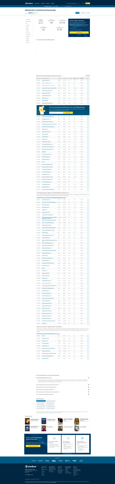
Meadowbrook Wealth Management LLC (48, 126)
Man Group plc (44, 323)
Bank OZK (43, 268)
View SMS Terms (79, 34)
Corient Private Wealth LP (46, 300)
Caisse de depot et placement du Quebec (48, 320)
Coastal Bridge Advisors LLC (46, 280)
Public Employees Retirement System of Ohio (49, 285)
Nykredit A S (44, 151)
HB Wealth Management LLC (46, 95)
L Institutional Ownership (50, 404)
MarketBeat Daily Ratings (52, 469)
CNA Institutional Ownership (50, 402)
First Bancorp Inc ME (45, 338)
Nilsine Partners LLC (45, 98)
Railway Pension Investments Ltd (47, 179)
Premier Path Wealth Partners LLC (47, 144)
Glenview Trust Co (45, 255)
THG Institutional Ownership (51, 406)
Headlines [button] (52, 3)
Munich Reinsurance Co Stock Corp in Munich (49, 124)
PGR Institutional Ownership (41, 406)
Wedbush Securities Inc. (46, 204)
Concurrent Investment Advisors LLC (48, 146)
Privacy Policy (75, 471)
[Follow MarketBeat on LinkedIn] (29, 474)
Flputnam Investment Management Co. (48, 189)
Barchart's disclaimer (53, 482)
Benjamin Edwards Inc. (46, 186)
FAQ (42, 475)
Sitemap (74, 475)
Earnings (66, 470)
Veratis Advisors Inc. (45, 358)
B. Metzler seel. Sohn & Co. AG (47, 154)
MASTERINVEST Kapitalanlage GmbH (48, 288)
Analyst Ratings (67, 468)
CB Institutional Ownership (40, 402)
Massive (46, 481)
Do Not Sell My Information (77, 470)
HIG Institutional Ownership (41, 404)
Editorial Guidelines (44, 469)
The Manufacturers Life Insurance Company (49, 353)
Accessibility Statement (76, 469)
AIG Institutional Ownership (50, 408)
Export (88, 75)
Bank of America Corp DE (46, 308)
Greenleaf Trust (44, 209)
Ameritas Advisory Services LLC (47, 90)
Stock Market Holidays (68, 472)
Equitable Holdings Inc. (46, 273)
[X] (25, 474)
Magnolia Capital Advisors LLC (47, 313)
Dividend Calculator (60, 470)
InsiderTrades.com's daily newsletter (76, 24)
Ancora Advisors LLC (45, 345)
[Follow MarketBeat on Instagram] (31, 474)
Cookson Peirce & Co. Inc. (46, 199)
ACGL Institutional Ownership (41, 400)
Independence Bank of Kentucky (47, 166)
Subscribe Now (79, 32)
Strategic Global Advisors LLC (47, 315)
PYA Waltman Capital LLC (46, 156)
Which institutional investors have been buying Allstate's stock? (46, 387)
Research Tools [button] (37, 3)
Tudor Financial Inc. (45, 134)
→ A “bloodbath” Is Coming (47, 6)
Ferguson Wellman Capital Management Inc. (49, 227)
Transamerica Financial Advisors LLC (48, 298)
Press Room (43, 471)
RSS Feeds (74, 472)
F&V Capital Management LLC (47, 181)
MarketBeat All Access (52, 468)
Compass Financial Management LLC (48, 116)
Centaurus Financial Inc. (46, 275)
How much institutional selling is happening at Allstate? (45, 394)
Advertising (75, 468)
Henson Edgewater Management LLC (48, 245)
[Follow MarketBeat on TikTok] (32, 474)
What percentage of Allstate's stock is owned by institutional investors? (47, 384)
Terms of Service (75, 474)
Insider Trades (67, 471)
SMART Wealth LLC (45, 129)
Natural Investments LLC (46, 159)
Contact (43, 474)
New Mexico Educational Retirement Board (49, 220)
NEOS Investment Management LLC (48, 149)
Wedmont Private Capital (46, 93)
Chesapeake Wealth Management (47, 164)
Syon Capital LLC (45, 139)
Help (44, 475)
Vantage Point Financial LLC (46, 318)
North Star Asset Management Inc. (47, 258)
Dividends (66, 469)
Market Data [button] (43, 3)
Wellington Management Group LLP (47, 235)
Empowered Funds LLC (46, 260)
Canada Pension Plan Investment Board (48, 348)
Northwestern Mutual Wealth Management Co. (49, 202)
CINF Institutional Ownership (51, 400)
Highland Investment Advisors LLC (47, 121)
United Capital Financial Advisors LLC (48, 263)
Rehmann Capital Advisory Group (47, 176)
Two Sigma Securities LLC (46, 184)
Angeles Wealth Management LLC (47, 103)
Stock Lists (59, 468)
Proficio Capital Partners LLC (46, 171)
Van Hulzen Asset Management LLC (47, 355)
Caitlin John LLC (44, 270)
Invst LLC (43, 335)
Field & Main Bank (45, 232)
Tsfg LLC (43, 161)
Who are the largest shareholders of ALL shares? (44, 377)
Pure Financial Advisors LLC (46, 295)
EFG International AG (45, 343)
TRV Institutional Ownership (41, 408)
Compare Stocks (60, 469)
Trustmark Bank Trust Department (47, 214)
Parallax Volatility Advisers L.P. (47, 303)
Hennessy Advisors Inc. (46, 207)
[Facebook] (26, 474)
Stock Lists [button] (48, 3)
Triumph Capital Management (47, 169)
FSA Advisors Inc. (45, 278)
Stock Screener (60, 472)
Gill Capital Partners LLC (46, 174)
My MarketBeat (60, 471)
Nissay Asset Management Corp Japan (48, 230)
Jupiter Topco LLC (45, 340)
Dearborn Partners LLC (46, 265)
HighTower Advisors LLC (46, 80)
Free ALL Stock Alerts (68, 6)
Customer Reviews (51, 471)
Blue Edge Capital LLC (45, 290)
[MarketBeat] (29, 3)
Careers (43, 472)
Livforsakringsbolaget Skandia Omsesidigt (49, 250)
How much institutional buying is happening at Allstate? (45, 389)
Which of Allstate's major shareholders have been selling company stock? (47, 391)
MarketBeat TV (51, 470)
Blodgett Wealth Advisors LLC (47, 310)
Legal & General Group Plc (46, 350)
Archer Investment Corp (46, 237)
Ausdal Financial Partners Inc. (47, 305)
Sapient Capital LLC (45, 136)
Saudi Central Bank (45, 100)
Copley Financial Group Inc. (46, 131)
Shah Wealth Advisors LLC (46, 119)
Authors (43, 470)
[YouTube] (28, 474)
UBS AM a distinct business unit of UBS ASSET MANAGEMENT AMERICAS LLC (49, 218)
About (42, 468)
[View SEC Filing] (88, 81)
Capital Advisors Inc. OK (46, 212)
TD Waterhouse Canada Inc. (46, 141)
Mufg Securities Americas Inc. (47, 225)
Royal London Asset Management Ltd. (48, 222)
